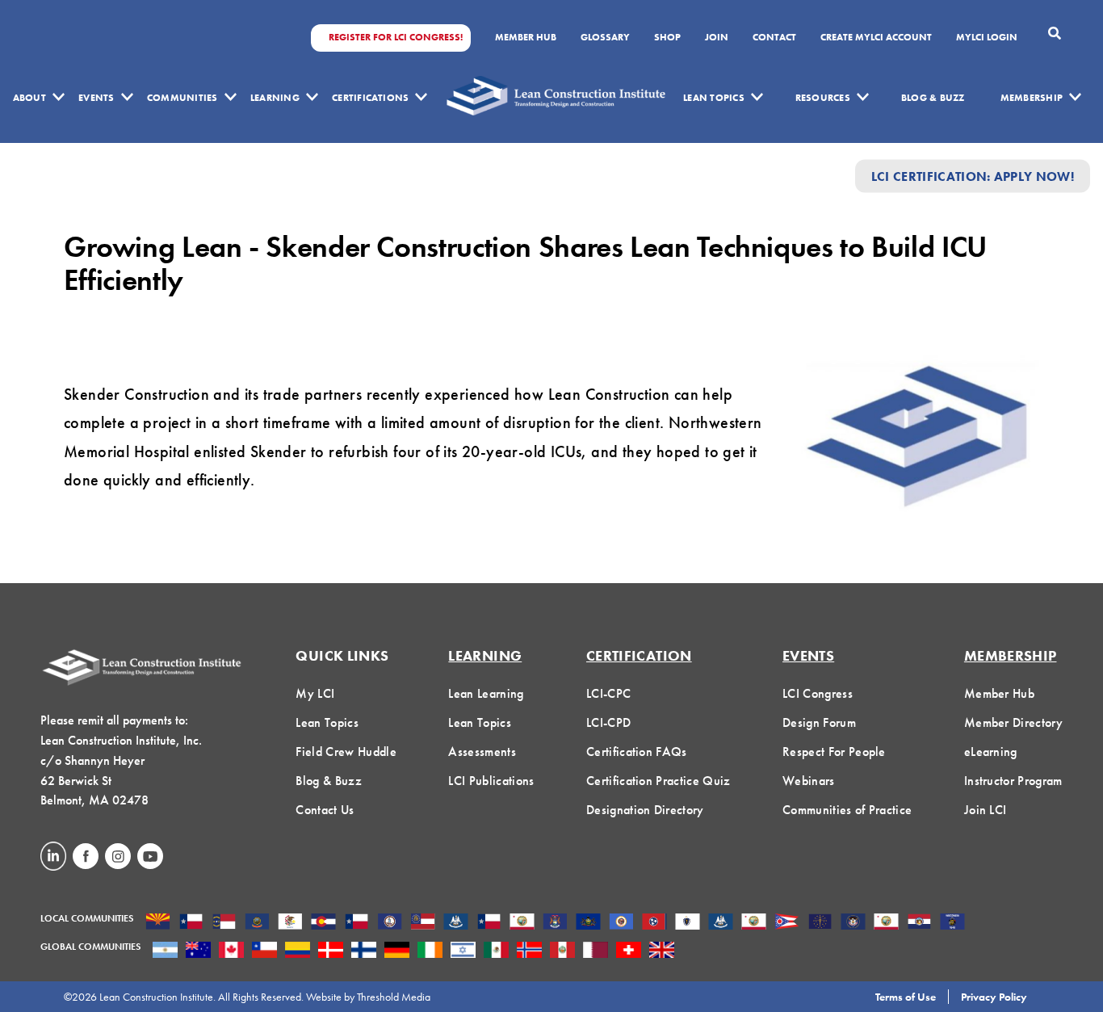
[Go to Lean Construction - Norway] (529, 951)
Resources (822, 97)
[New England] (687, 923)
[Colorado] (323, 923)
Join (716, 38)
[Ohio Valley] (819, 923)
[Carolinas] (224, 923)
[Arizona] (157, 923)
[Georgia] (422, 923)
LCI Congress (817, 693)
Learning (275, 97)
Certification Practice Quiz (658, 780)
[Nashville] (654, 923)
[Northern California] (753, 923)
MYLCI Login (986, 38)
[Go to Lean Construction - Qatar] (595, 951)
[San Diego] (886, 923)
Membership (1031, 97)
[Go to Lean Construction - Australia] (198, 951)
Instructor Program (1013, 780)
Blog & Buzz (933, 97)
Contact (774, 38)
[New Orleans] (720, 923)
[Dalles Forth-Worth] (356, 923)
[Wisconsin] (952, 923)
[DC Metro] (389, 923)
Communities (182, 97)
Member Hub (525, 38)
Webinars (808, 780)
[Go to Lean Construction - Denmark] (330, 951)
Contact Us (325, 809)
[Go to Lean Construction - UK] (661, 951)
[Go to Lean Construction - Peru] (562, 951)
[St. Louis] (919, 923)
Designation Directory (645, 809)
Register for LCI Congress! (396, 38)
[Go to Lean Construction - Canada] (231, 951)
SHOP (667, 38)
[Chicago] (290, 923)
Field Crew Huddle (346, 751)
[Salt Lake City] (853, 923)
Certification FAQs (636, 751)
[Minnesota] (621, 923)
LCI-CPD (608, 722)
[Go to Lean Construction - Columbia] (297, 951)
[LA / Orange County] (522, 923)
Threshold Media (393, 996)
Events (96, 97)
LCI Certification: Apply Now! (972, 175)
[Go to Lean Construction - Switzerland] (628, 951)
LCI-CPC (608, 693)
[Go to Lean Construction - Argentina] (165, 951)
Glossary (605, 38)
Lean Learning (485, 693)
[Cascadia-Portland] (257, 923)
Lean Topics (713, 97)
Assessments (482, 751)
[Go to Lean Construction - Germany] (396, 951)
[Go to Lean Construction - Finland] (363, 951)
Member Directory (1013, 722)
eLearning (990, 751)
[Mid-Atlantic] (588, 923)
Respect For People (834, 751)
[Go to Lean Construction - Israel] (463, 951)
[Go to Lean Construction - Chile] (264, 951)
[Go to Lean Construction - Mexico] (496, 951)
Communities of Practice (847, 809)
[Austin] (190, 923)
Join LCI (985, 809)
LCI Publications (491, 780)
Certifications (370, 97)
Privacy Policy (994, 996)
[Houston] (488, 923)
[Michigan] (555, 923)
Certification (639, 655)
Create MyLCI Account (876, 38)
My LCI (315, 693)
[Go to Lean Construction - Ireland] (429, 951)
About (29, 97)
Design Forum (819, 722)
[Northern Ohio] (786, 923)
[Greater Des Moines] (455, 923)
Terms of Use (905, 996)
